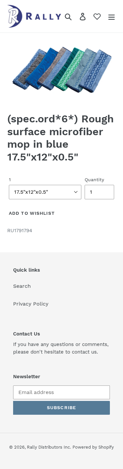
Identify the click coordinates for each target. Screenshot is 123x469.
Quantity (94, 179)
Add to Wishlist (32, 213)
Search (22, 286)
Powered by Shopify (93, 447)
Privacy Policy (31, 304)
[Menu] (111, 16)
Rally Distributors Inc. (49, 447)
